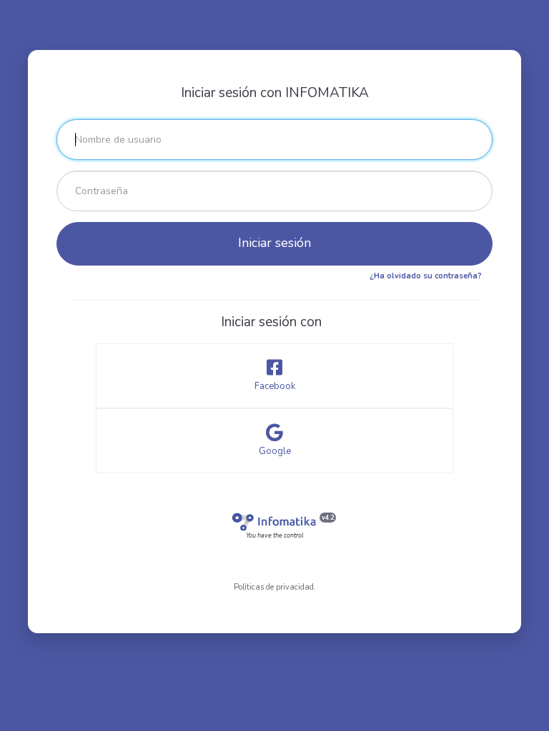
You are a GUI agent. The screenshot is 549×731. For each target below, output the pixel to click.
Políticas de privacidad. (275, 587)
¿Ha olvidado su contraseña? (426, 276)
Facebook (274, 386)
